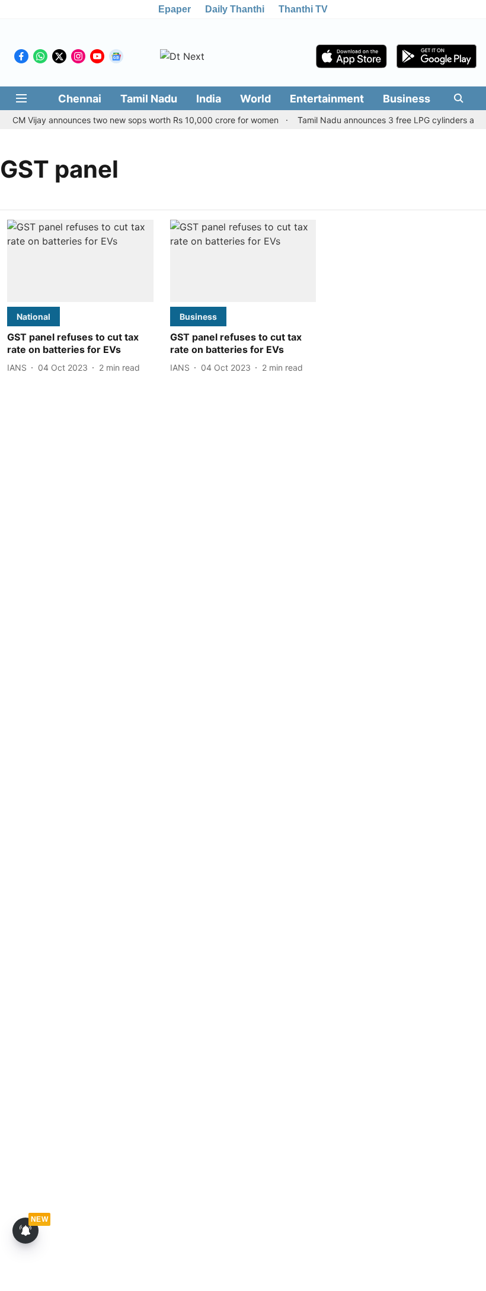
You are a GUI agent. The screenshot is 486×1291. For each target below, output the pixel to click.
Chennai (79, 98)
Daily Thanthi (234, 9)
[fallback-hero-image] (80, 261)
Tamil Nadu (148, 98)
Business (406, 98)
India (208, 98)
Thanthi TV (303, 9)
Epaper (174, 9)
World (255, 98)
